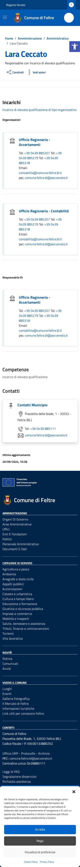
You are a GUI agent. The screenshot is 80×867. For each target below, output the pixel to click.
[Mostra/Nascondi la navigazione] (4, 17)
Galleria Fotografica (16, 698)
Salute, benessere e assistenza (23, 623)
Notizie (7, 658)
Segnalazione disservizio (19, 776)
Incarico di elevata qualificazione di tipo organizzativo (39, 109)
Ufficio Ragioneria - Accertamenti (34, 142)
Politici (7, 539)
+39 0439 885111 (43, 428)
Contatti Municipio (32, 405)
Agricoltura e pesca (15, 569)
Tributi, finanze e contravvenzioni (25, 628)
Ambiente (9, 574)
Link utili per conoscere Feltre (23, 713)
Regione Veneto (15, 5)
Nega (40, 840)
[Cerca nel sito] (69, 18)
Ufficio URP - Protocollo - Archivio (26, 753)
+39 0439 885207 (37, 152)
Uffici (6, 529)
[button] (74, 46)
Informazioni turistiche (18, 708)
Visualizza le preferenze (40, 852)
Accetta (40, 829)
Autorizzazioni (12, 588)
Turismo (8, 633)
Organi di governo (15, 519)
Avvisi (6, 668)
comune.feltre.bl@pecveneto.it (46, 177)
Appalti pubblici (13, 584)
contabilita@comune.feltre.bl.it (40, 172)
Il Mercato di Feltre (15, 703)
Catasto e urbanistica (17, 593)
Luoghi (7, 688)
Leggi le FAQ (11, 771)
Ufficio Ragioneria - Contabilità (44, 211)
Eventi (6, 693)
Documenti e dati (14, 548)
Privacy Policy (47, 862)
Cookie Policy (31, 862)
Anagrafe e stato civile (18, 579)
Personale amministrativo (20, 544)
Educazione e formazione (19, 603)
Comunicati (10, 663)
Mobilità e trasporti (15, 618)
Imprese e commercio (17, 613)
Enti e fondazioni (14, 534)
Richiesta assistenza (16, 781)
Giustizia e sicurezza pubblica (22, 608)
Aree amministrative (17, 524)
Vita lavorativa (12, 638)
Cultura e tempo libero (18, 598)
